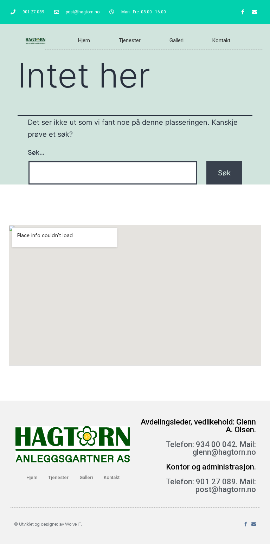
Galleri (176, 40)
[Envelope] (254, 12)
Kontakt (221, 40)
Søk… (36, 152)
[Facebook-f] (243, 12)
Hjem (84, 40)
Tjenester (130, 40)
